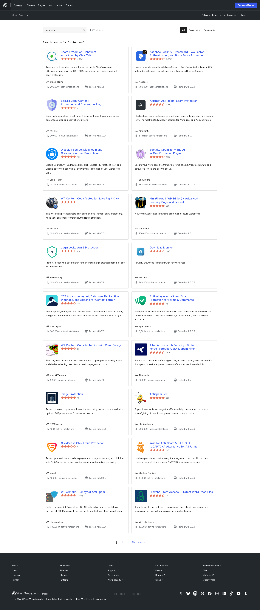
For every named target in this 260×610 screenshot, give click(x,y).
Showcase (65, 565)
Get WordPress (246, 5)
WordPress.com (212, 565)
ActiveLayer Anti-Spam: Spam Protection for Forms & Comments (172, 298)
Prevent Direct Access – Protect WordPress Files (181, 492)
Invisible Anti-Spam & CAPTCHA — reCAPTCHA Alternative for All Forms (173, 444)
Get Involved (161, 565)
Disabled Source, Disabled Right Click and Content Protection (81, 151)
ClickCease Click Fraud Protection (82, 443)
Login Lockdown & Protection (80, 247)
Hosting (16, 575)
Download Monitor (161, 247)
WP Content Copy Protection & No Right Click (90, 198)
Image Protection (72, 394)
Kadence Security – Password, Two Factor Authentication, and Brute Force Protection (177, 53)
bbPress (208, 575)
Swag (159, 580)
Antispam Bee (159, 394)
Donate (160, 575)
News (15, 570)
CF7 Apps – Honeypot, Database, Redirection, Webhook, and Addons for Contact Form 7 (90, 298)
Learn (110, 565)
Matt (206, 570)
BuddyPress (210, 580)
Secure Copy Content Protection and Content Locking (81, 102)
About (15, 565)
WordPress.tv (116, 580)
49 (133, 542)
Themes (64, 570)
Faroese (44, 594)
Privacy (15, 580)
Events (158, 570)
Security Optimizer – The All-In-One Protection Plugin (168, 151)
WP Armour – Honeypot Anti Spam (83, 492)
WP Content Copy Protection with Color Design (91, 345)
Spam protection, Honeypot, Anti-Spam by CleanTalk (79, 53)
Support (112, 570)
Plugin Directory (20, 15)
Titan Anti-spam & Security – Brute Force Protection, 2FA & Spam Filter (172, 347)
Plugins (63, 575)
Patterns (64, 580)
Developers (113, 575)
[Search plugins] (83, 30)
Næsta (141, 542)
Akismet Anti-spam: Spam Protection (173, 100)
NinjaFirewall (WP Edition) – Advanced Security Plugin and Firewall (174, 200)
